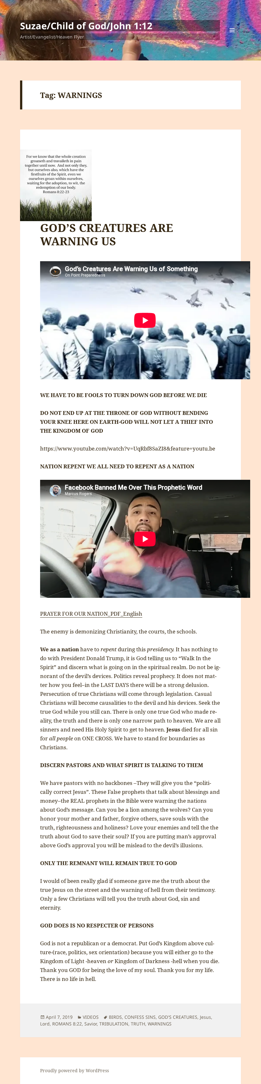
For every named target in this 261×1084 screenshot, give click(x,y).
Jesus (205, 1017)
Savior (90, 1024)
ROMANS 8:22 (67, 1024)
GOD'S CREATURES (177, 1017)
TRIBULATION (113, 1024)
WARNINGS (160, 1024)
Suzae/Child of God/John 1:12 (86, 25)
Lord (45, 1024)
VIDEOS (91, 1017)
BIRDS (115, 1017)
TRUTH (138, 1024)
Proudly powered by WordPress (74, 1070)
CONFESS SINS (140, 1017)
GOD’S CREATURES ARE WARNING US (106, 234)
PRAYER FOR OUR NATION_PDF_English (91, 613)
